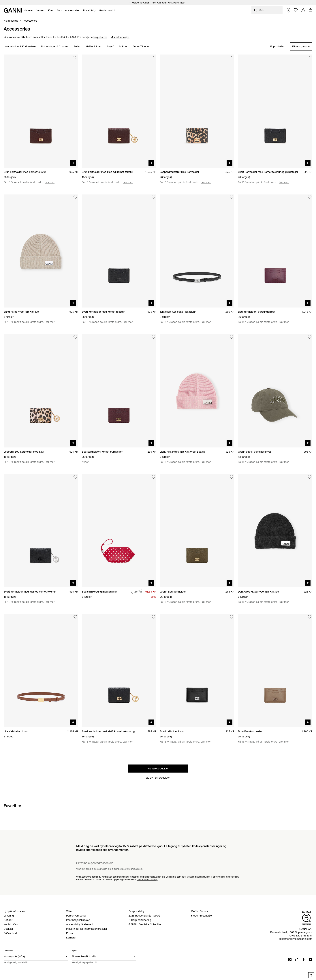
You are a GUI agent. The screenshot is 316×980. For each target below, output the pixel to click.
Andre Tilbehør (141, 46)
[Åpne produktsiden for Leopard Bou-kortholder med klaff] (41, 390)
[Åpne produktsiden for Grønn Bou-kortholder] (197, 530)
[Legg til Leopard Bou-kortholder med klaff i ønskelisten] (75, 337)
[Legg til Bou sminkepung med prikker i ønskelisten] (153, 477)
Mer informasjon (120, 37)
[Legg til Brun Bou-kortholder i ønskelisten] (309, 617)
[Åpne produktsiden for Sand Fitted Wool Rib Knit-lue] (41, 251)
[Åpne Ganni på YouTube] (310, 959)
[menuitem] (28, 10)
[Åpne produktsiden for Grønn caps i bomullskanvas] (275, 390)
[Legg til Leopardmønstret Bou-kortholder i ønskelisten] (231, 57)
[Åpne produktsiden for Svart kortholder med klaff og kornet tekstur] (41, 530)
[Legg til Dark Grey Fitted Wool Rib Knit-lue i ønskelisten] (309, 477)
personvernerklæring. (147, 879)
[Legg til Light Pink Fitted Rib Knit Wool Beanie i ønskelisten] (231, 337)
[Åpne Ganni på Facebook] (303, 959)
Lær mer (49, 182)
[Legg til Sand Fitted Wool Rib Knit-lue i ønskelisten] (75, 197)
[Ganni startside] (12, 10)
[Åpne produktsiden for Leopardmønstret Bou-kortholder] (197, 111)
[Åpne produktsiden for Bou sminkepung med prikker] (119, 530)
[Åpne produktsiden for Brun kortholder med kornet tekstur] (41, 111)
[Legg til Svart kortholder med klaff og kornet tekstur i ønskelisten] (75, 477)
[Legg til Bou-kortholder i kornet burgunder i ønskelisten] (153, 337)
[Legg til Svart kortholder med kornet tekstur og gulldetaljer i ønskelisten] (309, 57)
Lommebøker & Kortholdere (20, 46)
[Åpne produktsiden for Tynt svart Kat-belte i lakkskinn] (197, 251)
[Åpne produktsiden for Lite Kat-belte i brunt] (41, 670)
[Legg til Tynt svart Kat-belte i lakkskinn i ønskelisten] (231, 197)
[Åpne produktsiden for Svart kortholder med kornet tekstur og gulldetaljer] (275, 111)
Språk (74, 951)
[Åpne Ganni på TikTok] (296, 959)
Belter (77, 46)
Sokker (123, 46)
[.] (158, 2)
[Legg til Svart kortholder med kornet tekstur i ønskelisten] (153, 197)
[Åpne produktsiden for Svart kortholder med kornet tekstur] (119, 251)
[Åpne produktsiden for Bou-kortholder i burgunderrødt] (275, 251)
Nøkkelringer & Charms (54, 46)
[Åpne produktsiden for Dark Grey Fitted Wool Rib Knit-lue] (275, 530)
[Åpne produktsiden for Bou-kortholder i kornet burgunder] (119, 390)
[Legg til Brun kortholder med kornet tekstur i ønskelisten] (75, 57)
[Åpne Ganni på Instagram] (289, 959)
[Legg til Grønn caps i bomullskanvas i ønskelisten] (309, 337)
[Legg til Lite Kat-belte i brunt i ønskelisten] (75, 617)
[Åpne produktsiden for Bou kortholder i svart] (197, 670)
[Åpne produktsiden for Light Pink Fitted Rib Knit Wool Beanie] (197, 390)
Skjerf (110, 46)
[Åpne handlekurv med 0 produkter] (310, 10)
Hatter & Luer (93, 46)
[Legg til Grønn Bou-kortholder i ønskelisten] (231, 477)
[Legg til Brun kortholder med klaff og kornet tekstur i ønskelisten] (153, 57)
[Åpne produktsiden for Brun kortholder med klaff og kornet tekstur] (119, 111)
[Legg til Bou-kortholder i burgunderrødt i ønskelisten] (309, 197)
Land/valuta (8, 951)
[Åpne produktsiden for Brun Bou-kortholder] (275, 670)
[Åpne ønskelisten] (296, 10)
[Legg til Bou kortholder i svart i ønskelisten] (231, 617)
